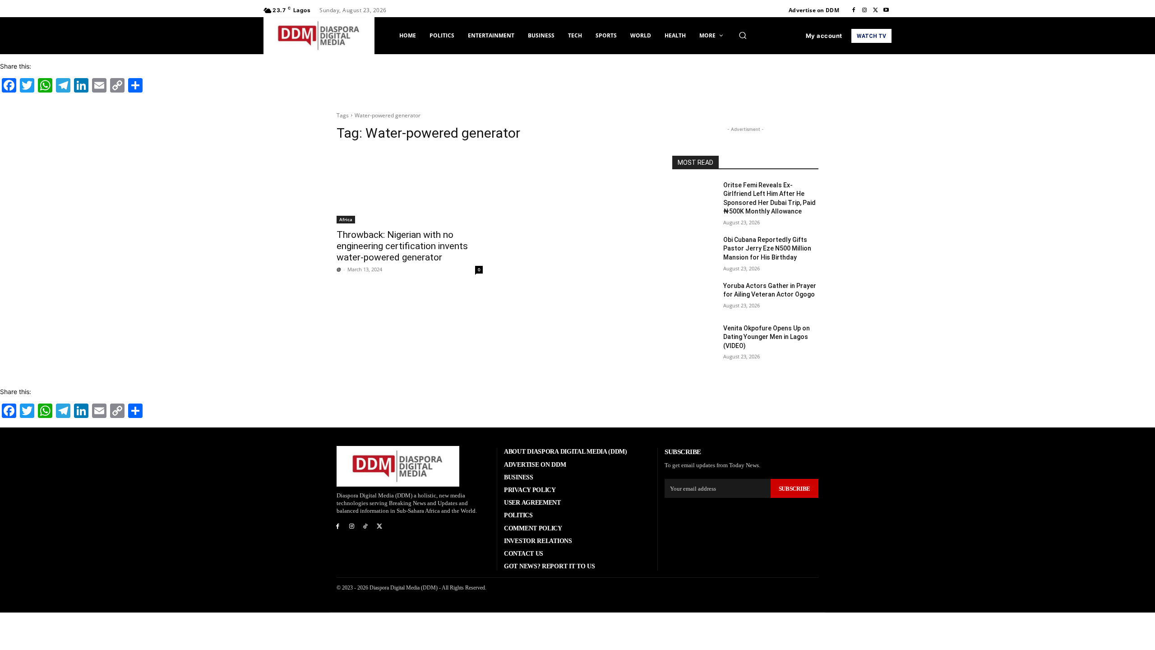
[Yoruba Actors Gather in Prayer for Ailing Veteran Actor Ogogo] (694, 297)
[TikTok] (365, 526)
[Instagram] (864, 10)
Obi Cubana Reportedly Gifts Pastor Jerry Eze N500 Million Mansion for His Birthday (767, 248)
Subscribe (794, 488)
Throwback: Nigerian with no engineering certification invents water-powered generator (402, 246)
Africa (345, 219)
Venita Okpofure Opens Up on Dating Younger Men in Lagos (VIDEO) (766, 337)
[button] (743, 35)
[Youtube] (886, 10)
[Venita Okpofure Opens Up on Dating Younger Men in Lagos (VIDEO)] (694, 339)
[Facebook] (853, 10)
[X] (875, 10)
